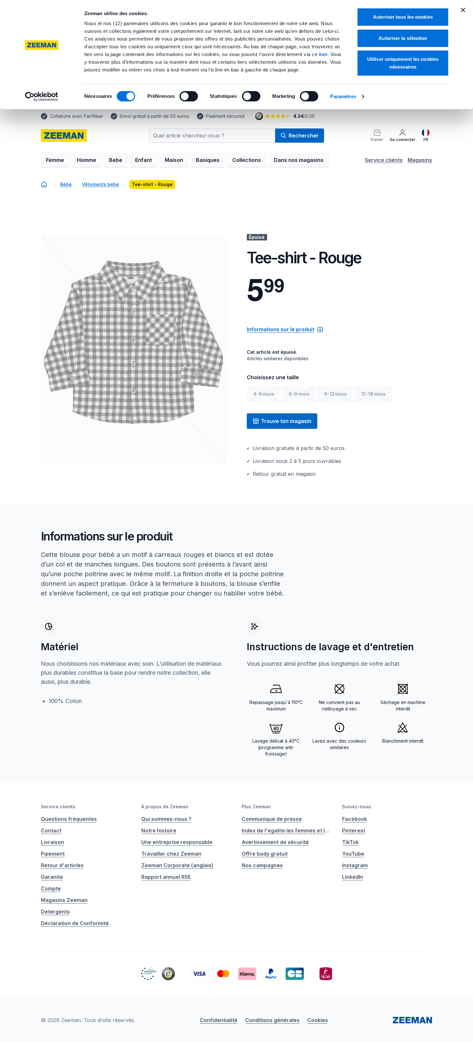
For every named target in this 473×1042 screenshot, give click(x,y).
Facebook (354, 819)
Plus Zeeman (256, 806)
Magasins (420, 160)
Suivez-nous (356, 806)
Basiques (207, 160)
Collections (246, 160)
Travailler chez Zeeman (171, 853)
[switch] (189, 96)
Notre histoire (158, 830)
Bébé (66, 184)
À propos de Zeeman (164, 806)
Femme (55, 160)
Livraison (52, 842)
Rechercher (304, 135)
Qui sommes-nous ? (166, 819)
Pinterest (353, 830)
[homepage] (64, 135)
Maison (174, 160)
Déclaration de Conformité (75, 923)
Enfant (143, 160)
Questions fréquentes (69, 819)
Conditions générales (272, 1020)
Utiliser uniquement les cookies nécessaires (403, 63)
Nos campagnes (262, 865)
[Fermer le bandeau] (463, 10)
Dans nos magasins (298, 160)
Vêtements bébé (100, 184)
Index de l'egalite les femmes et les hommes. (287, 830)
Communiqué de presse (272, 819)
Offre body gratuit (265, 853)
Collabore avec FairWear (76, 116)
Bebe (115, 160)
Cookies (317, 1020)
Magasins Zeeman (64, 900)
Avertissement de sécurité (275, 842)
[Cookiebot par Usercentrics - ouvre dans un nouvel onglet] (42, 96)
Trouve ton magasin (286, 421)
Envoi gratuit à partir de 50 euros (154, 116)
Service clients (384, 160)
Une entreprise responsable (176, 842)
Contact (51, 830)
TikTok (350, 842)
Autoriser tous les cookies (403, 17)
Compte (51, 888)
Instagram (355, 865)
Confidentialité (218, 1020)
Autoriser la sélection (402, 38)
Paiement (53, 853)
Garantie (52, 877)
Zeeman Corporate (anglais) (177, 865)
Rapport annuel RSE (166, 877)
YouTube (353, 853)
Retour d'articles (62, 865)
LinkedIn (352, 877)
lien (323, 54)
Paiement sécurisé (225, 116)
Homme (86, 160)
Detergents (55, 911)
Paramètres (343, 96)
